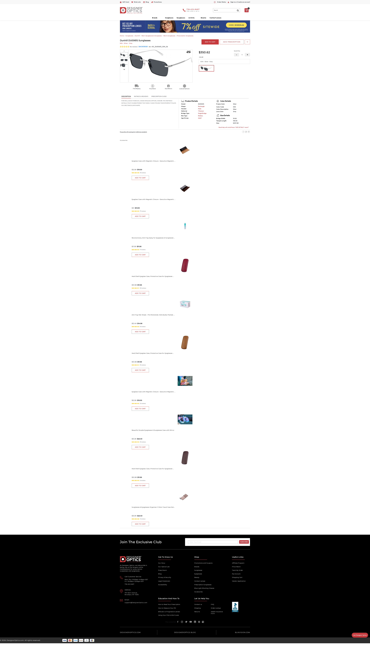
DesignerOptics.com (15, 640)
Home (122, 35)
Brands (196, 567)
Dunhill (137, 35)
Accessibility (162, 585)
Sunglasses (129, 35)
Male (199, 109)
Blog (160, 574)
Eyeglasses (198, 574)
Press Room (162, 570)
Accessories (198, 592)
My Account (236, 574)
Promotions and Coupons (203, 563)
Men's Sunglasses (169, 35)
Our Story (161, 563)
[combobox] (226, 10)
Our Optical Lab (163, 567)
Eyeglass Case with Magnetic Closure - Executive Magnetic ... (153, 161)
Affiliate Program (238, 563)
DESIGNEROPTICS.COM (130, 632)
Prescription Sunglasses (185, 35)
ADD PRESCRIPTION (231, 42)
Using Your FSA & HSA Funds (168, 615)
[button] (125, 47)
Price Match (236, 567)
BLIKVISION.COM (242, 632)
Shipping (197, 608)
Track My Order (237, 570)
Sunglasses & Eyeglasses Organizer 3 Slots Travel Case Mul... (153, 507)
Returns (197, 612)
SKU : (150, 46)
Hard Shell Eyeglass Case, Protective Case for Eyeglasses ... (153, 276)
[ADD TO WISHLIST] (247, 42)
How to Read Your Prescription (169, 604)
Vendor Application (239, 581)
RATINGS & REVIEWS (141, 96)
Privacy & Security (164, 577)
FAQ (212, 604)
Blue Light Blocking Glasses (204, 588)
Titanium (201, 111)
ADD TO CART (140, 178)
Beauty (203, 18)
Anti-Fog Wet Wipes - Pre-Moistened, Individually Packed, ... (153, 315)
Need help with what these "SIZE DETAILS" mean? (234, 127)
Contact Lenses (215, 18)
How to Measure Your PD (167, 608)
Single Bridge (202, 113)
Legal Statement (164, 581)
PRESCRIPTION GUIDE (158, 96)
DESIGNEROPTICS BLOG (185, 632)
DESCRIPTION (126, 96)
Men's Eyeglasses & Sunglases (152, 35)
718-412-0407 (193, 9)
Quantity (237, 51)
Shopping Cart (237, 577)
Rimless (200, 116)
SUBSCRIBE (244, 542)
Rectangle (201, 106)
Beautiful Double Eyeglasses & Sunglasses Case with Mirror (153, 430)
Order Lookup (216, 608)
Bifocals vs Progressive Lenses (169, 612)
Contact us (198, 604)
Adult (199, 118)
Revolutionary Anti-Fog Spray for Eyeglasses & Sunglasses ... (153, 238)
